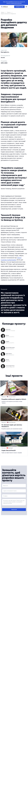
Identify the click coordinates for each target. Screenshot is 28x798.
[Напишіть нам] (19, 6)
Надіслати (14, 509)
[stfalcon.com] (4, 6)
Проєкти (9, 12)
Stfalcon (2, 12)
